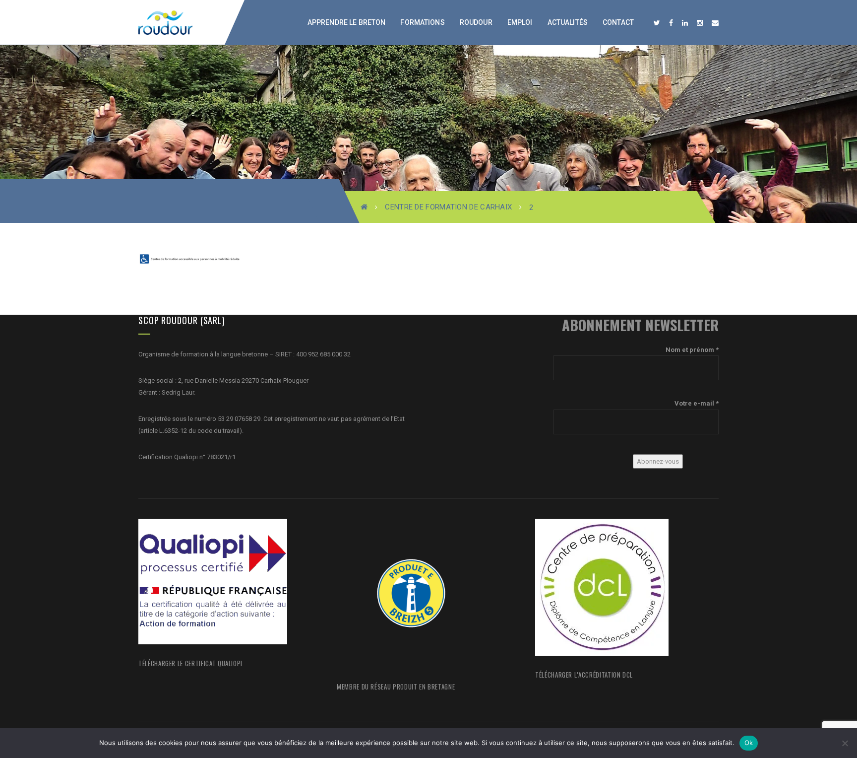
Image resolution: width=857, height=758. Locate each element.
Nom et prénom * (692, 349)
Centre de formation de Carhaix (448, 207)
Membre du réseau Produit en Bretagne (396, 686)
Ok (748, 743)
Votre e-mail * (696, 403)
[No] (845, 743)
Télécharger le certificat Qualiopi (190, 663)
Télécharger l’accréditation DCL (584, 675)
